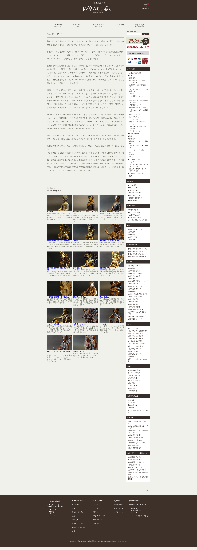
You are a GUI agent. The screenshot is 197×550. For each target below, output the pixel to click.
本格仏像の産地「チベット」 (138, 256)
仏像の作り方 (132, 237)
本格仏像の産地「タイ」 (136, 254)
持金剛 (75, 240)
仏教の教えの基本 (134, 370)
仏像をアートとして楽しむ (137, 470)
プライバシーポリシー (101, 516)
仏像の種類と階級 (134, 271)
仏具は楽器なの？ (134, 445)
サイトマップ (98, 523)
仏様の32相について (135, 319)
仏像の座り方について (135, 286)
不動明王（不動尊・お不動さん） (58, 297)
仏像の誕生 (131, 268)
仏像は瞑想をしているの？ (137, 443)
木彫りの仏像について (135, 467)
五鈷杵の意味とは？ (135, 448)
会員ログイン (118, 508)
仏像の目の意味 (133, 304)
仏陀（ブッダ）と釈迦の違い (138, 331)
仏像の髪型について (135, 291)
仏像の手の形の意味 (135, 296)
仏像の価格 (131, 234)
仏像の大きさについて (135, 229)
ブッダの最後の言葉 (135, 341)
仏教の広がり (132, 385)
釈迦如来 (50, 211)
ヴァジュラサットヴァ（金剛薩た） (59, 240)
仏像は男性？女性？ (135, 435)
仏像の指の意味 (133, 299)
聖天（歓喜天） (105, 297)
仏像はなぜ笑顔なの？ (135, 437)
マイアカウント (119, 512)
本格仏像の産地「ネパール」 (138, 249)
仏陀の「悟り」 (133, 351)
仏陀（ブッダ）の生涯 (135, 333)
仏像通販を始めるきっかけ (137, 457)
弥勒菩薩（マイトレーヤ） (109, 268)
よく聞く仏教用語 (134, 373)
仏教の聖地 (131, 383)
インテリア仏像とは (135, 459)
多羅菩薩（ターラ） (80, 268)
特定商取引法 (98, 520)
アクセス (96, 504)
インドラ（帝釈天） (54, 324)
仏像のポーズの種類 (135, 273)
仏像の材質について (135, 278)
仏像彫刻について (134, 465)
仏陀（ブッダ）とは (135, 328)
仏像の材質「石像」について (138, 281)
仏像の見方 (131, 232)
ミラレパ (103, 324)
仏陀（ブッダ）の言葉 (135, 336)
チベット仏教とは (134, 380)
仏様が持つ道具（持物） (136, 316)
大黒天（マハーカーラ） (81, 324)
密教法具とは (132, 405)
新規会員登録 (118, 504)
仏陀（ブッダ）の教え (135, 346)
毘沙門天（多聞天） (80, 297)
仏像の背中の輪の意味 (135, 309)
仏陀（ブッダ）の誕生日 (136, 343)
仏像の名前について (135, 284)
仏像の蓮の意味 (133, 302)
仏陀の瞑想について (135, 349)
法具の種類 (131, 402)
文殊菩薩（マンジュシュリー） (110, 240)
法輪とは (131, 408)
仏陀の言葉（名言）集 (135, 338)
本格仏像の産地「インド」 (137, 251)
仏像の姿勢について (135, 289)
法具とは (131, 400)
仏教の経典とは (133, 391)
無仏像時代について (135, 266)
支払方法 (96, 508)
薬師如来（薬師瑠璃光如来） (110, 211)
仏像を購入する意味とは (136, 462)
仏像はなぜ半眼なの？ (135, 440)
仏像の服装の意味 (134, 307)
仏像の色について (134, 276)
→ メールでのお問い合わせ (138, 516)
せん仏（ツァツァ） (80, 351)
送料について (98, 512)
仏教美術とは (132, 378)
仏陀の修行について (135, 356)
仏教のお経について (135, 388)
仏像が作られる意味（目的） (138, 294)
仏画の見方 (131, 239)
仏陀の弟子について (135, 354)
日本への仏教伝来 (134, 375)
